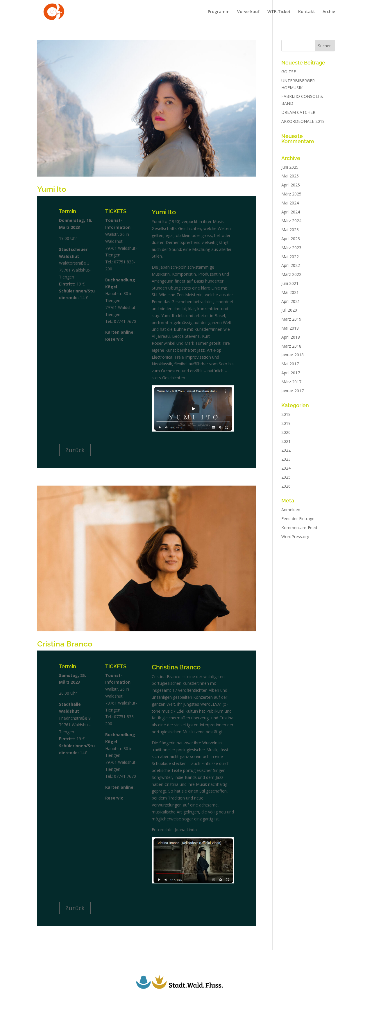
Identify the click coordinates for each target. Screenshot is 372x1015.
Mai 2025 (290, 176)
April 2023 (290, 238)
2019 (286, 423)
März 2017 (291, 382)
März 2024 (291, 220)
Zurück (75, 450)
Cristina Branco (64, 643)
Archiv (329, 12)
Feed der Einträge (297, 518)
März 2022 (291, 274)
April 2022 (290, 265)
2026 (286, 486)
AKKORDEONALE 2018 (303, 121)
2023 (286, 459)
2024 (286, 468)
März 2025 (291, 194)
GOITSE (288, 71)
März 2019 (291, 319)
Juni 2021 (289, 283)
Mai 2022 (290, 256)
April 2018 (290, 337)
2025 (286, 477)
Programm (219, 12)
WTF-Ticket (279, 12)
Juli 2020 (289, 310)
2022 (286, 450)
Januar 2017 (292, 391)
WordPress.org (295, 536)
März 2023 (291, 247)
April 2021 (290, 301)
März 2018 (291, 346)
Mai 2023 (290, 229)
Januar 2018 (292, 355)
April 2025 (290, 185)
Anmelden (290, 509)
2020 (286, 432)
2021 (286, 441)
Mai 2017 (290, 364)
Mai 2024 (290, 203)
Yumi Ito (51, 189)
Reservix (114, 339)
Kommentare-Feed (299, 527)
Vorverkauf (248, 12)
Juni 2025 (289, 167)
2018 (286, 414)
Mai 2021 (290, 292)
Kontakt (306, 12)
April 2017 (290, 373)
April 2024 (290, 212)
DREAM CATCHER (298, 112)
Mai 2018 (290, 328)
